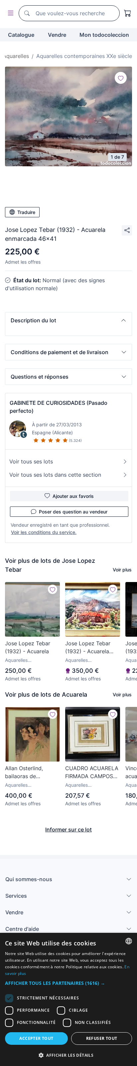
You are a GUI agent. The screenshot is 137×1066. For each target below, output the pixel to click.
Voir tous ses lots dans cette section (55, 474)
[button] (68, 320)
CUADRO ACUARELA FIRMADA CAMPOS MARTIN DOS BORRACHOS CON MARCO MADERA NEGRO (91, 772)
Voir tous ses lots (31, 461)
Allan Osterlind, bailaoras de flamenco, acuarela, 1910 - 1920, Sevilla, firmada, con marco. (30, 772)
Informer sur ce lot (68, 829)
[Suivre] (121, 78)
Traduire (26, 212)
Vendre (57, 34)
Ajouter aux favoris (73, 496)
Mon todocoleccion (104, 34)
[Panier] (128, 13)
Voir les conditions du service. (43, 532)
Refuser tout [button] (101, 1038)
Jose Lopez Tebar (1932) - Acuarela (27, 647)
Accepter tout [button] (36, 1038)
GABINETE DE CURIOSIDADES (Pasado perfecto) (58, 407)
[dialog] (68, 999)
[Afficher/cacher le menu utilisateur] (9, 13)
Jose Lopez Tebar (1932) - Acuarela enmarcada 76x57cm (91, 647)
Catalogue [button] (21, 34)
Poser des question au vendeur (73, 511)
